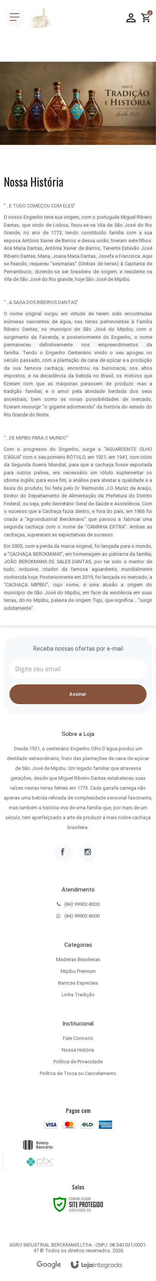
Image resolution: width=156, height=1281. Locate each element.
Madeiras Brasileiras (78, 959)
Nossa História (78, 1050)
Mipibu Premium (78, 971)
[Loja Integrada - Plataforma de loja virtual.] (96, 1265)
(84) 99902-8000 (82, 904)
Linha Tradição (78, 994)
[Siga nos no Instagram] (88, 853)
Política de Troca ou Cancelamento (78, 1073)
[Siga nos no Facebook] (63, 853)
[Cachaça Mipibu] (41, 18)
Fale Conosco (78, 1038)
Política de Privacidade (78, 1061)
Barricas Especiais (78, 983)
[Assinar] (77, 694)
